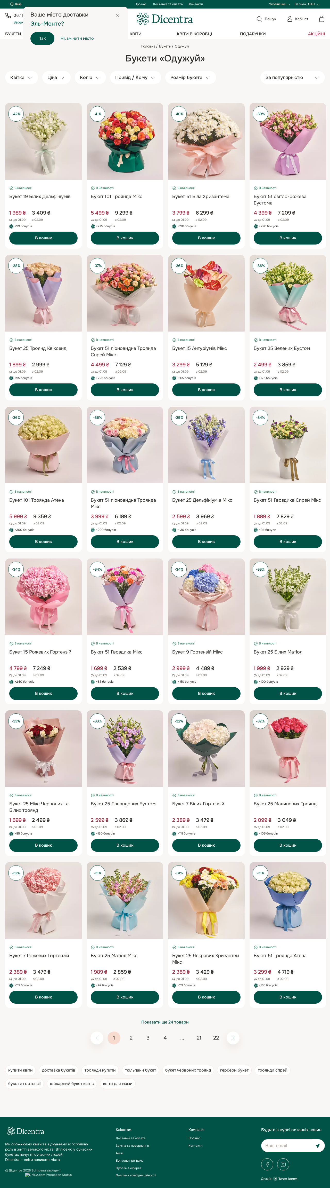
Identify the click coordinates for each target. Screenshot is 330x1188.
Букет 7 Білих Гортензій (198, 804)
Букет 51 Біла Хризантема (200, 196)
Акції (119, 1153)
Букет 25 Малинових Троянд (285, 804)
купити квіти (20, 1070)
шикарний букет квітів (72, 1083)
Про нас (141, 4)
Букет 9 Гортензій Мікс (197, 652)
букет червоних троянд (188, 1070)
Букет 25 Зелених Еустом (282, 348)
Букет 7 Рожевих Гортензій (39, 955)
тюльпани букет (140, 1070)
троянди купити (100, 1070)
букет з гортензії (24, 1083)
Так (42, 38)
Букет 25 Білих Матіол (278, 652)
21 (199, 1038)
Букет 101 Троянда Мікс (116, 196)
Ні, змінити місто (77, 38)
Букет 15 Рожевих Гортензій (40, 652)
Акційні (316, 34)
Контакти (196, 4)
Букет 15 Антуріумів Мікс (199, 348)
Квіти (136, 34)
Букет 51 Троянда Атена (280, 955)
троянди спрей (272, 1070)
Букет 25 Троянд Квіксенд (38, 348)
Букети (13, 34)
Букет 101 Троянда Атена (36, 500)
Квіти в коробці (194, 34)
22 (216, 1038)
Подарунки (253, 34)
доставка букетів (58, 1070)
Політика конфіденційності (136, 1175)
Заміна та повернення (132, 1146)
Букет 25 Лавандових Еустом (123, 804)
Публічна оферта (128, 1168)
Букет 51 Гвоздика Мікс (117, 652)
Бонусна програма (130, 1161)
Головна (148, 46)
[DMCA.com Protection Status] (48, 1175)
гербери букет (234, 1070)
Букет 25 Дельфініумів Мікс (202, 500)
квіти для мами (118, 1083)
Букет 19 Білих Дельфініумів (40, 196)
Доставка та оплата (168, 4)
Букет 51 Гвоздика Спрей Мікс (287, 500)
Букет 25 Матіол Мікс (114, 955)
